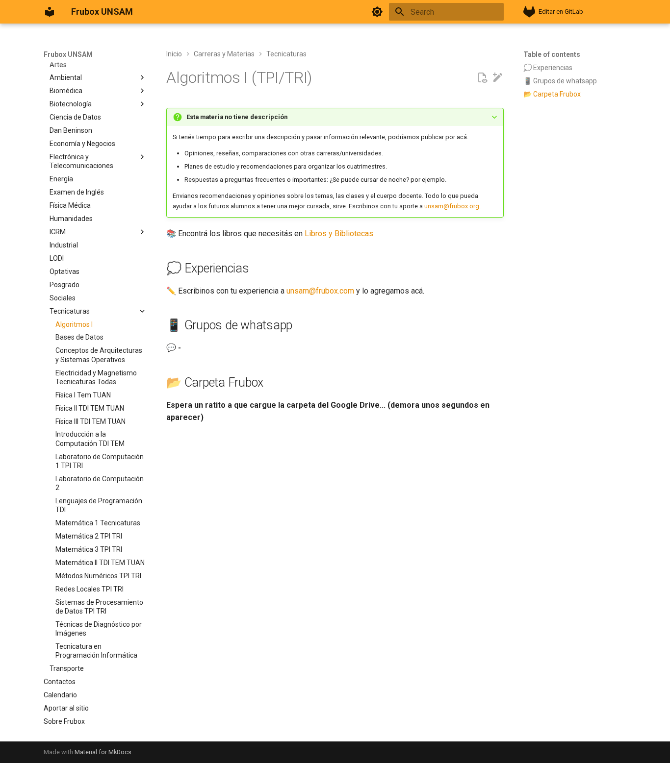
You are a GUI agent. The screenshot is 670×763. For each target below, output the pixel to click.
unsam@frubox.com (320, 290)
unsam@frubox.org (451, 206)
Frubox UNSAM (68, 54)
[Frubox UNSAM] (49, 12)
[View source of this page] (482, 78)
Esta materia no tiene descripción (236, 117)
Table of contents (551, 54)
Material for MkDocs (103, 752)
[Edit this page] (498, 78)
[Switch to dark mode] (377, 12)
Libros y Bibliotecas (339, 233)
